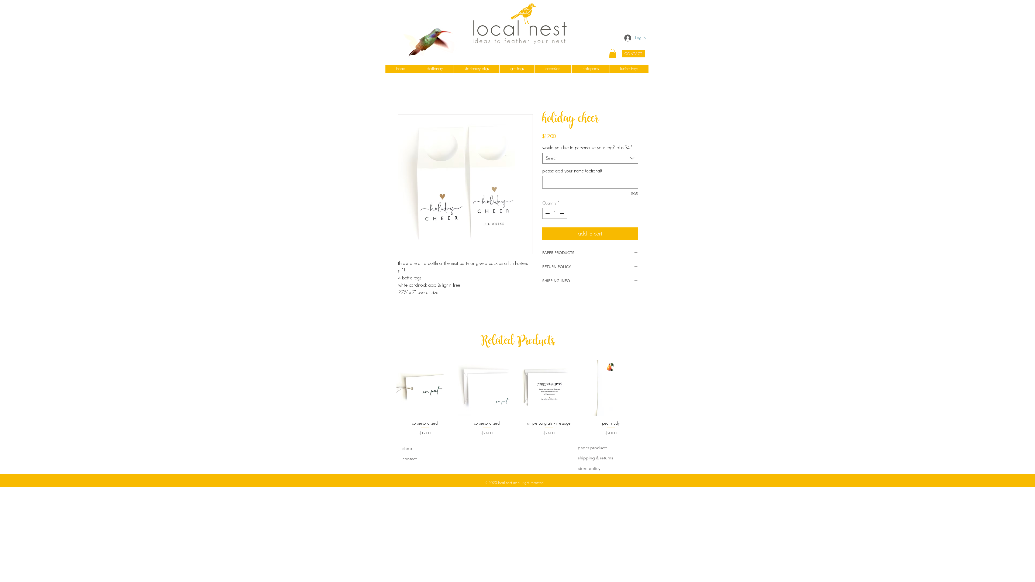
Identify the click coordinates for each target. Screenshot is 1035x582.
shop (407, 448)
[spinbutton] (555, 213)
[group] (517, 397)
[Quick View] (424, 388)
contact (409, 458)
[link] (612, 53)
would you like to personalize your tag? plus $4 (587, 147)
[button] (435, 69)
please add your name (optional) (572, 171)
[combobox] (590, 158)
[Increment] (562, 213)
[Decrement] (547, 213)
